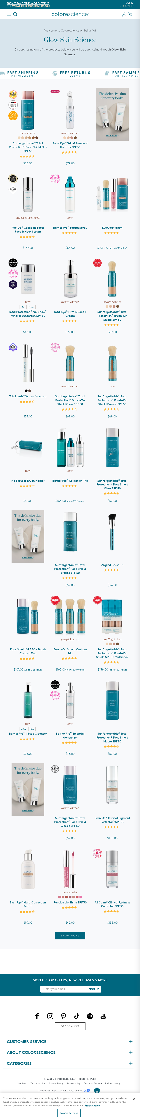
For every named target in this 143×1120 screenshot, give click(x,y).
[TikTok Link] (77, 1017)
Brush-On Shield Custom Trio (70, 651)
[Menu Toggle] (9, 14)
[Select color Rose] (70, 897)
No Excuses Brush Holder (28, 480)
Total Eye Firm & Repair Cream (70, 314)
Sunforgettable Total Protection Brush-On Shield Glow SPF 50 (70, 400)
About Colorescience (31, 1052)
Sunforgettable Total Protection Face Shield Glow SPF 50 (112, 484)
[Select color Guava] (80, 897)
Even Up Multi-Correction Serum (28, 904)
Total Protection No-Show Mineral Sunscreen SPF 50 (28, 314)
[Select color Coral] (63, 897)
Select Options (112, 214)
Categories (19, 1063)
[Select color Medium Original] (68, 137)
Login (127, 4)
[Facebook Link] (37, 1017)
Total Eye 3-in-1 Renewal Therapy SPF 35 (70, 145)
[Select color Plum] (77, 897)
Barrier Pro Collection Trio (70, 480)
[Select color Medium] (26, 137)
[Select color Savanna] (66, 897)
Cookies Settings (47, 1090)
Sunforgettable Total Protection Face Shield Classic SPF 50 (70, 822)
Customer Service (26, 1041)
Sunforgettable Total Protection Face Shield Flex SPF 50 (28, 147)
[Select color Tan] (29, 137)
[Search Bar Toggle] (15, 14)
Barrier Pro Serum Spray (70, 227)
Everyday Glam (112, 227)
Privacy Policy (55, 1083)
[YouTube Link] (103, 1017)
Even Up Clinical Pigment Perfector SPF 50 (112, 820)
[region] (70, 1106)
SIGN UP (94, 989)
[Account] (124, 14)
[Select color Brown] (29, 390)
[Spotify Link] (90, 1017)
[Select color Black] (26, 390)
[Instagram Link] (50, 1017)
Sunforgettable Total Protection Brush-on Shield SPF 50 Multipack (112, 653)
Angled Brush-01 (112, 565)
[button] (97, 1090)
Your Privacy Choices (71, 1090)
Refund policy (112, 1083)
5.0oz (23, 728)
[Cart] (130, 14)
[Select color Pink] (59, 897)
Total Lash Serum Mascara (28, 396)
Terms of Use (38, 1083)
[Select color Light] (22, 137)
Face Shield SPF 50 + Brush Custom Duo (28, 651)
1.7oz (23, 307)
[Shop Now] (112, 114)
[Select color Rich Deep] (36, 137)
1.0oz (32, 728)
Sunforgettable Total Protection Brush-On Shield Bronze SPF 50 (112, 400)
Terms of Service (93, 1083)
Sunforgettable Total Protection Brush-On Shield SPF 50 (112, 315)
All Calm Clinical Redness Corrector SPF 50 (112, 904)
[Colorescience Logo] (70, 14)
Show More (70, 935)
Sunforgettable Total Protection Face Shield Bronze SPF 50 (70, 569)
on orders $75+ (35, 6)
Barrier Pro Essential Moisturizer (70, 735)
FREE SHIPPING (34, 3)
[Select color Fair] (19, 137)
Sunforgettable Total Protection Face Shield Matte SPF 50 (112, 737)
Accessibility (73, 1083)
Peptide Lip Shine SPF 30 (70, 902)
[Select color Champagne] (73, 897)
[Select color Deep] (33, 137)
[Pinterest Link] (63, 1017)
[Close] (134, 1099)
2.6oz (31, 307)
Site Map (22, 1083)
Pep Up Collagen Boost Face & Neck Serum (28, 229)
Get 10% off (70, 1026)
